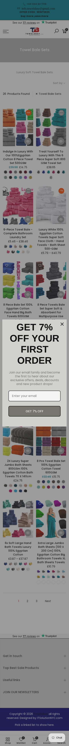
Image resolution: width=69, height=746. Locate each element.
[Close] (62, 324)
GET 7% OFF (35, 411)
